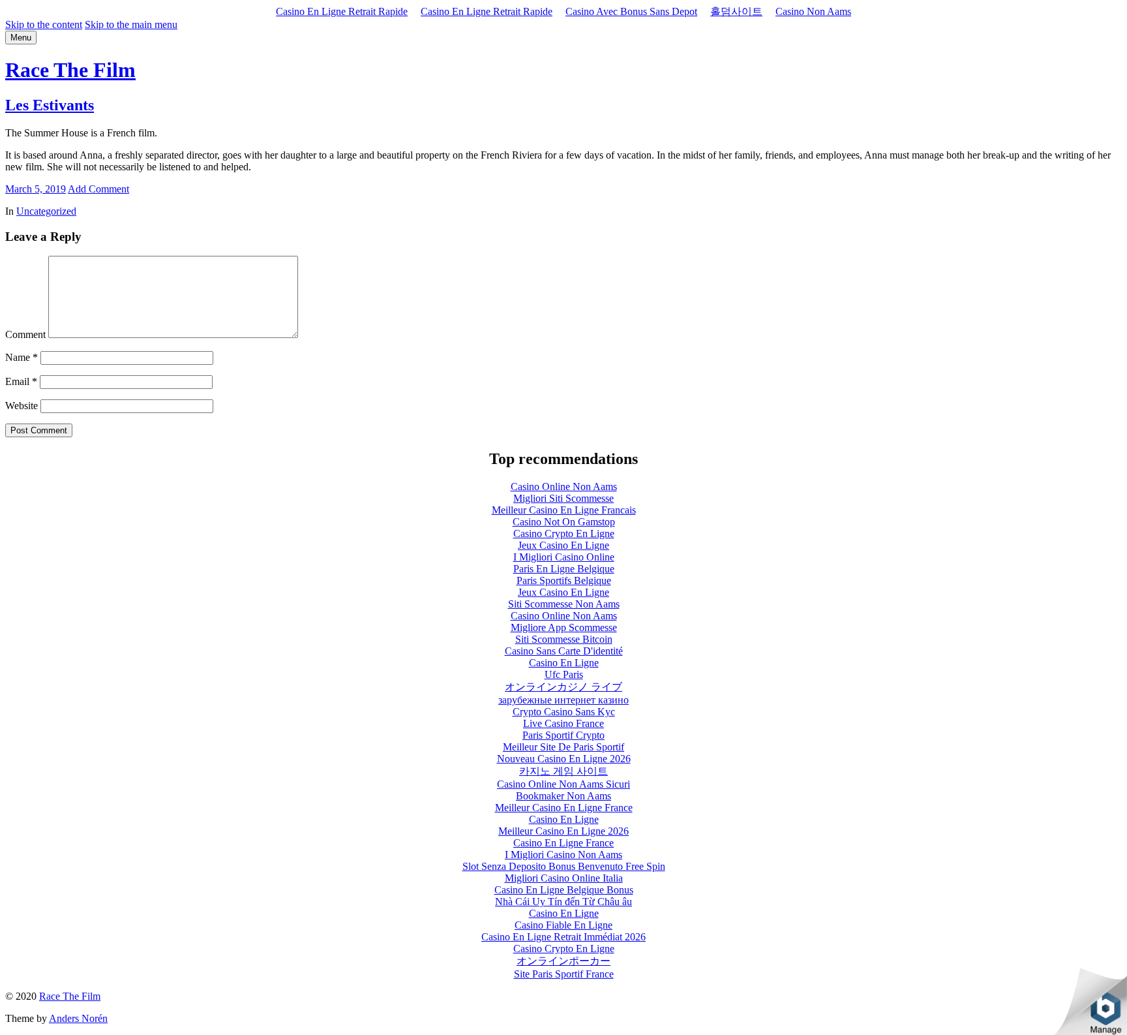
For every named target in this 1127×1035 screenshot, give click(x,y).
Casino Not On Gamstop (564, 521)
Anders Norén (78, 1018)
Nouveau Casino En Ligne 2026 (564, 758)
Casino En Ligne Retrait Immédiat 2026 (563, 936)
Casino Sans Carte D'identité (564, 651)
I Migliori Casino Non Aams (563, 854)
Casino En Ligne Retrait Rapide (342, 11)
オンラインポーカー (563, 960)
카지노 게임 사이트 (563, 771)
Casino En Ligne (564, 662)
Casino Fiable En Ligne (563, 925)
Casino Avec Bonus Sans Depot (631, 11)
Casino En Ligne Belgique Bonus (563, 889)
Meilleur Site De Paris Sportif (563, 746)
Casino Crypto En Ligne (563, 533)
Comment (25, 334)
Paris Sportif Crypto (563, 735)
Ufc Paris (564, 674)
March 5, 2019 (35, 188)
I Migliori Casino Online (563, 557)
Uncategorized (46, 211)
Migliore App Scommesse (564, 627)
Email (21, 381)
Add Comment (98, 188)
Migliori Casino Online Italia (564, 878)
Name (21, 357)
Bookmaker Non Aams (563, 795)
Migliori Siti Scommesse (563, 498)
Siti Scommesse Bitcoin (563, 639)
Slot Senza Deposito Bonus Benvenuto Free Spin (563, 866)
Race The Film (70, 70)
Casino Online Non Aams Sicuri (563, 784)
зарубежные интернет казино (563, 699)
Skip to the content (43, 24)
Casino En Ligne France (563, 842)
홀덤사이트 (736, 11)
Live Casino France (563, 723)
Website (21, 405)
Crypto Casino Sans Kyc (564, 711)
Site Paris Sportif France (564, 974)
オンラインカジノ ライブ (563, 686)
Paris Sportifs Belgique (564, 580)
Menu (20, 37)
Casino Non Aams (813, 11)
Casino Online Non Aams (564, 486)
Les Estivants (49, 105)
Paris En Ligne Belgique (563, 568)
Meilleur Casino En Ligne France (564, 807)
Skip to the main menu (131, 24)
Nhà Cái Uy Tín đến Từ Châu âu (563, 901)
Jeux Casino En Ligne (563, 545)
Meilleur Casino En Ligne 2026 (563, 831)
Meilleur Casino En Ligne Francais (564, 510)
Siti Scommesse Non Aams (564, 604)
